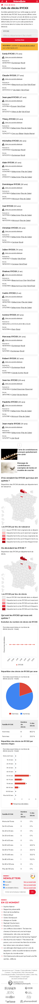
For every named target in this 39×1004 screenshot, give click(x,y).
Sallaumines (15, 128)
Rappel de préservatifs (11, 909)
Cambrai (15, 242)
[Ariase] (10, 1001)
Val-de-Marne (22, 395)
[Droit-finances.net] (29, 992)
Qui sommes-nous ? (8, 970)
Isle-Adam (17, 90)
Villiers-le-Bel (16, 112)
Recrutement (30, 972)
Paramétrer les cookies (23, 974)
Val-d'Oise (31, 85)
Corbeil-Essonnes (18, 389)
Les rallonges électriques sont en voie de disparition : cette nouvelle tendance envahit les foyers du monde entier (19, 950)
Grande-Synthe (17, 373)
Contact (7, 972)
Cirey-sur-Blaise (17, 134)
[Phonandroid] (29, 1001)
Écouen (14, 106)
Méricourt (15, 199)
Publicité (34, 970)
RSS (23, 972)
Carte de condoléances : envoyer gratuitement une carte (27, 452)
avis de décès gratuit (27, 46)
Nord (23, 63)
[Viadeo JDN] (29, 997)
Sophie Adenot (9, 907)
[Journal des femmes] (10, 988)
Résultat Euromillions (11, 926)
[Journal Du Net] (10, 992)
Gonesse (15, 264)
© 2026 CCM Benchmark (19, 979)
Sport (7, 885)
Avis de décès (10, 5)
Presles (14, 259)
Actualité (8, 882)
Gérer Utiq (34, 974)
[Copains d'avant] (10, 997)
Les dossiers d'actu (11, 888)
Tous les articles (16, 972)
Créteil (14, 395)
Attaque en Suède (10, 920)
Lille (12, 438)
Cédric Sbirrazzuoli (10, 918)
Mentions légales (15, 976)
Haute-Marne (29, 134)
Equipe (17, 970)
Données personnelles (8, 974)
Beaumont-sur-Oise (19, 85)
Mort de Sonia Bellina (11, 912)
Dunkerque (16, 63)
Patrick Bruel (8, 915)
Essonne (29, 389)
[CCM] (29, 988)
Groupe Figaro (25, 976)
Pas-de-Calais (26, 128)
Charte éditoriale (26, 970)
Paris (13, 329)
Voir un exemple (30, 882)
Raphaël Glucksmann (11, 923)
